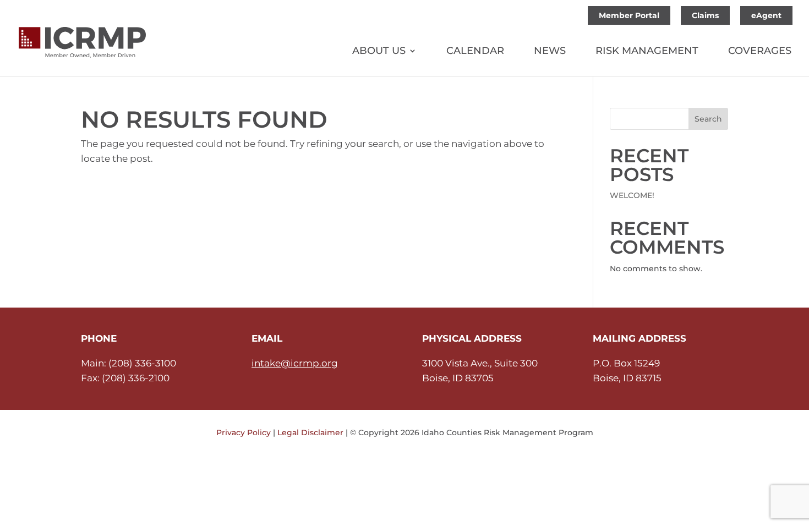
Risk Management (646, 52)
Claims (705, 15)
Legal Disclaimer (310, 432)
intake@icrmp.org (295, 363)
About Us (379, 52)
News (550, 52)
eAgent (766, 15)
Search (708, 119)
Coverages (759, 52)
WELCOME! (632, 195)
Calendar (475, 52)
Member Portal (629, 15)
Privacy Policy (243, 432)
